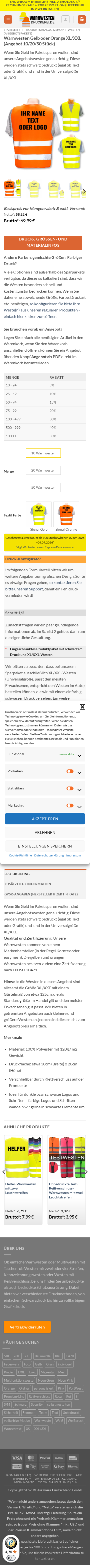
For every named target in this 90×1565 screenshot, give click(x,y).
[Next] (78, 134)
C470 (70, 1356)
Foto (27, 1364)
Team (43, 1413)
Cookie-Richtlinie (20, 855)
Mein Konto (24, 1482)
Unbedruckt (71, 1413)
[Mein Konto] (66, 19)
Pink (61, 1388)
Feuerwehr (12, 1364)
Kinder (9, 1372)
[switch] (11, 1558)
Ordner (24, 1388)
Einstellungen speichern (45, 846)
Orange (9, 1388)
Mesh (62, 1372)
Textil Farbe (12, 515)
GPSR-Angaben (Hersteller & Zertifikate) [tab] (41, 894)
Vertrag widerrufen (27, 1327)
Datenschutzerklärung (49, 855)
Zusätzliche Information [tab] (27, 884)
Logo (32, 1372)
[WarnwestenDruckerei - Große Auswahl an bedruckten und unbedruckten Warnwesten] (37, 19)
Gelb (38, 1364)
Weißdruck (76, 1421)
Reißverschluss (39, 1396)
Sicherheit (11, 1413)
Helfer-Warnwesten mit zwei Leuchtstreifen (20, 1188)
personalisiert (44, 1388)
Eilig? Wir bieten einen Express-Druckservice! (45, 547)
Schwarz (20, 1404)
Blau (58, 1356)
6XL (17, 1356)
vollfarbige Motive (17, 1421)
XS (28, 1429)
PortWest (76, 1388)
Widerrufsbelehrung (53, 1475)
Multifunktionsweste (19, 1380)
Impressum (73, 855)
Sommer (29, 1413)
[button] (82, 706)
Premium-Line (14, 1396)
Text (55, 1413)
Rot (68, 1396)
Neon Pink (65, 1380)
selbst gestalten (58, 1404)
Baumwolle (42, 1356)
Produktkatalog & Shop (44, 30)
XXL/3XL (40, 1429)
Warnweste (42, 1421)
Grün (50, 1364)
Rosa (58, 1396)
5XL (7, 1356)
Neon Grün (46, 1380)
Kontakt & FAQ (18, 1475)
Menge (9, 471)
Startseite (12, 30)
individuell (65, 1364)
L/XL (21, 1372)
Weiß (59, 1421)
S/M (7, 1404)
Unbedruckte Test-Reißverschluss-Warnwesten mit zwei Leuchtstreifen (66, 1190)
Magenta (47, 1372)
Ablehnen (45, 832)
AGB (79, 1475)
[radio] (43, 453)
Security (37, 1404)
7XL (27, 1356)
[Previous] (11, 134)
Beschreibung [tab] (17, 874)
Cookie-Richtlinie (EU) (57, 1482)
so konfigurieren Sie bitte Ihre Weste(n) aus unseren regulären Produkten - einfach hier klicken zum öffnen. (42, 310)
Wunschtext (13, 1429)
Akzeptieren (45, 819)
